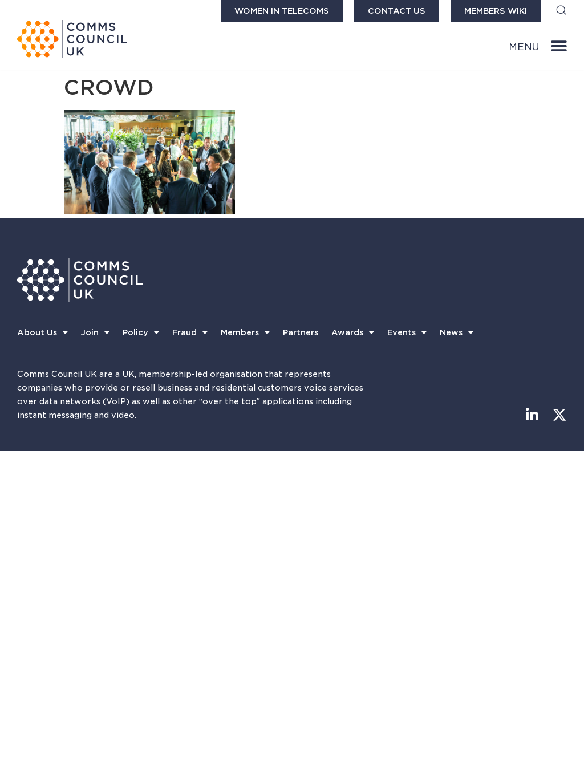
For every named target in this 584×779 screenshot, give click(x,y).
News (451, 332)
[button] (561, 11)
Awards (347, 332)
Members (240, 332)
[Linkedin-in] (532, 415)
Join (90, 332)
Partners (300, 332)
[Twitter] (560, 415)
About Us (37, 332)
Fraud (184, 332)
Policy (135, 332)
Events (401, 332)
